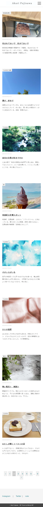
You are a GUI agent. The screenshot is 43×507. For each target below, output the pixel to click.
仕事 (10, 70)
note (27, 496)
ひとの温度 (7, 329)
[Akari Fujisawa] (21, 3)
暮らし (5, 356)
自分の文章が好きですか (12, 157)
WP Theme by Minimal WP (26, 505)
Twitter (18, 496)
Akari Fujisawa (14, 505)
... (27, 53)
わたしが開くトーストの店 (13, 443)
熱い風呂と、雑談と (10, 386)
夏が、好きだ (8, 100)
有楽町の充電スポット (11, 215)
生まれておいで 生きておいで (15, 43)
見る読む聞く (6, 13)
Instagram (6, 496)
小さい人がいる (8, 272)
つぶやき (5, 70)
